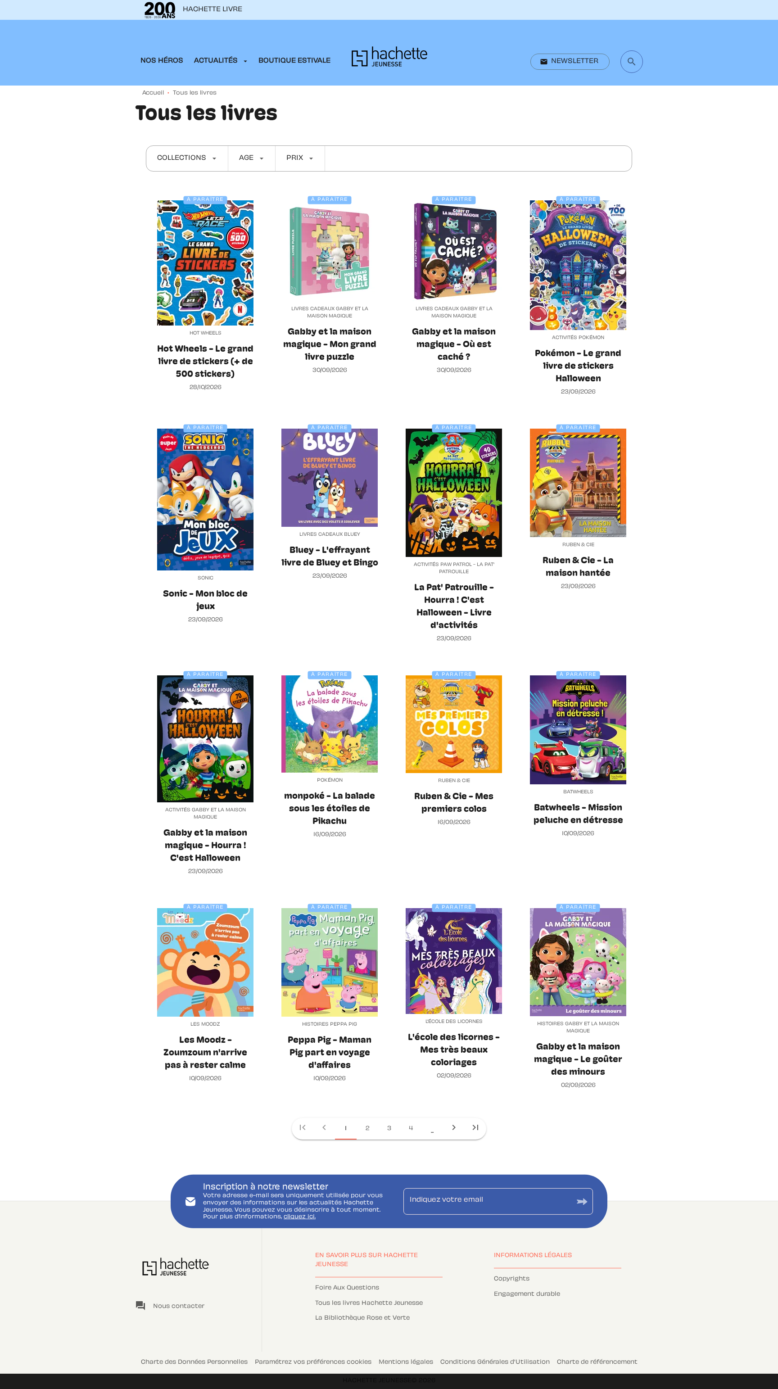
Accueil (153, 93)
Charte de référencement (597, 1362)
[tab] (162, 61)
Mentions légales (406, 1362)
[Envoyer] (582, 1201)
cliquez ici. (300, 1217)
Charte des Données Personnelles (194, 1362)
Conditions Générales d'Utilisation (495, 1362)
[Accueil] (389, 59)
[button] (570, 62)
